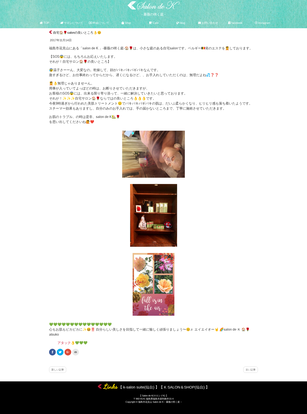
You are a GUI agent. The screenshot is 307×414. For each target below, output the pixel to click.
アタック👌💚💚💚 (72, 343)
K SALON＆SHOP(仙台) (184, 387)
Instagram (263, 22)
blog (182, 22)
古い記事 (251, 369)
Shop (127, 22)
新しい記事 (57, 369)
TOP (46, 22)
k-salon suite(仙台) (138, 387)
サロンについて (73, 22)
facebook (236, 22)
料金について (100, 22)
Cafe (155, 22)
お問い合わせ (209, 22)
